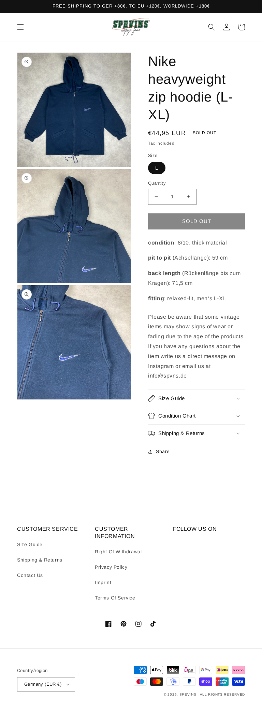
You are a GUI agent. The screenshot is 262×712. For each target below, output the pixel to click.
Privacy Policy (111, 567)
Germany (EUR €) (42, 684)
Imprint (103, 582)
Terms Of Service (115, 598)
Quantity (157, 183)
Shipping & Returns (39, 560)
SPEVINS (188, 694)
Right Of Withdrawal (118, 551)
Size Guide (30, 544)
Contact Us (30, 575)
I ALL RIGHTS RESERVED (221, 694)
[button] (20, 27)
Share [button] (163, 451)
